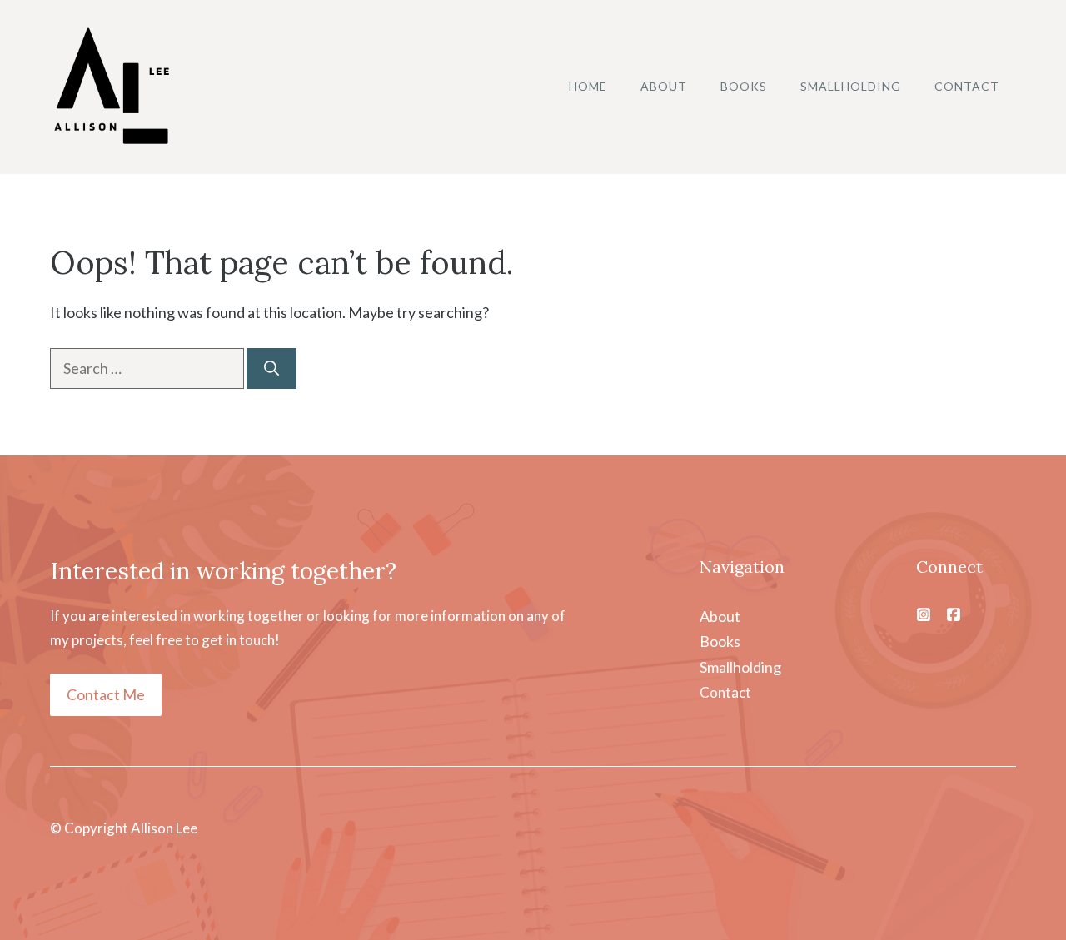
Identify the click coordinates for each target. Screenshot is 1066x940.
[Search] (271, 368)
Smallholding (850, 86)
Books (743, 86)
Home (588, 86)
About (663, 86)
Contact (966, 86)
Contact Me (106, 694)
